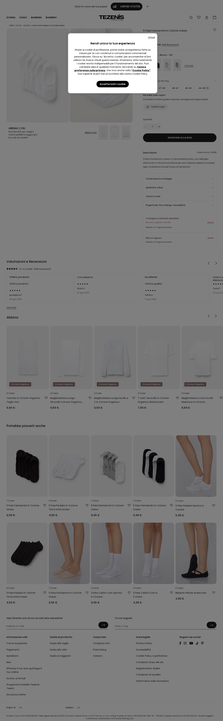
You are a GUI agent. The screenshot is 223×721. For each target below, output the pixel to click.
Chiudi (151, 37)
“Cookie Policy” (141, 70)
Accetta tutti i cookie (113, 84)
